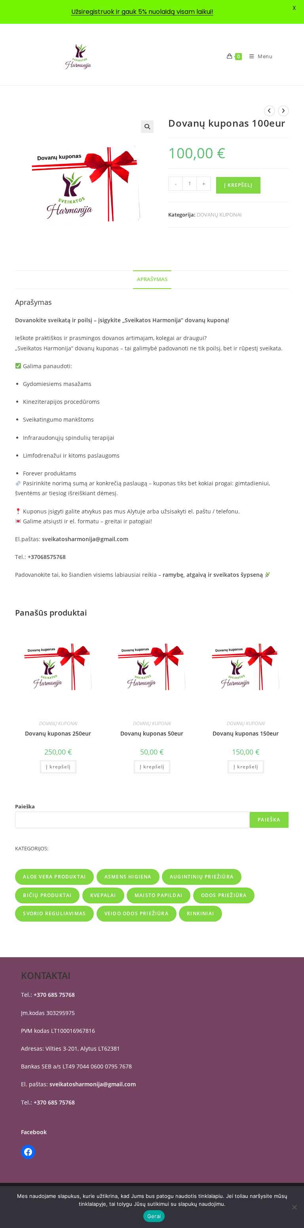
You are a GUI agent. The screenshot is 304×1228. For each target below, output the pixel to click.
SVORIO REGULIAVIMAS (54, 913)
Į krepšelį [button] (58, 766)
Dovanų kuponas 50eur (151, 733)
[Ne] (294, 1207)
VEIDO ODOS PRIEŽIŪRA (136, 913)
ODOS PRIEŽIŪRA (224, 895)
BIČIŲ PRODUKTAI (47, 895)
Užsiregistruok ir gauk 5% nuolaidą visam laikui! (142, 11)
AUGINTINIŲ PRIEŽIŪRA (202, 876)
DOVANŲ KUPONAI (219, 214)
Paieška (25, 806)
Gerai (154, 1216)
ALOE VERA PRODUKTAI (54, 876)
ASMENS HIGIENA (128, 876)
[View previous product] (269, 110)
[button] (147, 126)
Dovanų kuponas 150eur (246, 733)
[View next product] (283, 110)
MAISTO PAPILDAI (158, 895)
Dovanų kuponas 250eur (58, 733)
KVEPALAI (103, 895)
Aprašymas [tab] (152, 279)
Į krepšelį (238, 185)
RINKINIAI (200, 913)
